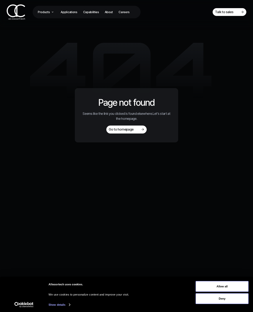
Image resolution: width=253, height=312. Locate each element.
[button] (46, 12)
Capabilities (91, 12)
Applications (69, 12)
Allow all (222, 286)
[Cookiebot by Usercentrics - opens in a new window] (24, 305)
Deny (222, 298)
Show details (57, 304)
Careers (124, 12)
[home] (20, 12)
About (109, 12)
